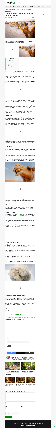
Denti (9, 64)
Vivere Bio (44, 6)
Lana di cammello (9, 66)
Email (7, 340)
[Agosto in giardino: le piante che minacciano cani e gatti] (30, 380)
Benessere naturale (17, 6)
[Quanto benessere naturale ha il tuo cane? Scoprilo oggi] (20, 380)
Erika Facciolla (8, 17)
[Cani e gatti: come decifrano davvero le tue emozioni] (10, 380)
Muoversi (39, 6)
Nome (6, 402)
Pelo (9, 65)
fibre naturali (22, 214)
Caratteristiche (9, 61)
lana (29, 224)
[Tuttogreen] (12, 2)
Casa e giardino (25, 6)
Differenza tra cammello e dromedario (12, 69)
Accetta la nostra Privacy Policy (12, 343)
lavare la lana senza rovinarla (16, 314)
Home (7, 9)
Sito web (22, 406)
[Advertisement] (12, 49)
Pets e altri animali (12, 9)
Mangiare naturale (32, 6)
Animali (10, 6)
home (7, 6)
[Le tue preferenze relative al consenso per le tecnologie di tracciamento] (54, 426)
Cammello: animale (10, 60)
